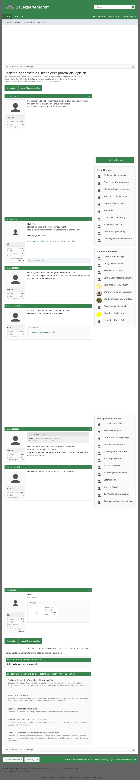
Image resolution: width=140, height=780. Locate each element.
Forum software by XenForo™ (26, 768)
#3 (90, 268)
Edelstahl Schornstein (18, 695)
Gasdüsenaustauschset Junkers (118, 501)
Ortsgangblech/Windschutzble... (119, 238)
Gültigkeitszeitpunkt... (114, 263)
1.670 (22, 251)
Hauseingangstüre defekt (116, 472)
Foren (7, 16)
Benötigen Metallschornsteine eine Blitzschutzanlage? (52, 241)
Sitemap (79, 759)
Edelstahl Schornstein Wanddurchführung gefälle (30, 680)
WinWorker (109, 210)
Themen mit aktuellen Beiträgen (36, 22)
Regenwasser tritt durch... (116, 306)
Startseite (66, 759)
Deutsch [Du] (31, 759)
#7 (90, 590)
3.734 (22, 296)
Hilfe (73, 759)
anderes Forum (111, 487)
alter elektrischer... (113, 465)
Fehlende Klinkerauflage (115, 175)
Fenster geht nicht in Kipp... (117, 451)
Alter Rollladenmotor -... (115, 444)
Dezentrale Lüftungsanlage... (117, 437)
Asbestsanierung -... (113, 430)
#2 (90, 219)
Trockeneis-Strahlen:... (114, 270)
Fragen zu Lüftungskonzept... (117, 182)
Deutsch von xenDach (64, 768)
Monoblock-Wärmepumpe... (117, 189)
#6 (90, 467)
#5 (90, 429)
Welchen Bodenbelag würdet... (118, 299)
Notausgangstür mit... (114, 458)
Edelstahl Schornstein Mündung (22, 708)
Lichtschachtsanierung (114, 217)
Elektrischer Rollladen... (115, 423)
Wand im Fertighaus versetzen (118, 196)
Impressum (89, 759)
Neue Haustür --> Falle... (115, 320)
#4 (90, 306)
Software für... (110, 479)
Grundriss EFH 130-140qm (116, 284)
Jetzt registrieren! (115, 160)
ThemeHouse (24, 771)
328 (23, 124)
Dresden (21, 260)
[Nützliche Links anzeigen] (132, 66)
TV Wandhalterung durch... (116, 494)
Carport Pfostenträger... (115, 203)
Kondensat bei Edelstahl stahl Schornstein (27, 719)
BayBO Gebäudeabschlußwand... (119, 277)
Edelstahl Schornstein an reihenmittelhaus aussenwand (33, 732)
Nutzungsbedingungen (104, 759)
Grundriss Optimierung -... (116, 231)
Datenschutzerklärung (124, 759)
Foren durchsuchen (12, 22)
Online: (98, 16)
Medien (17, 16)
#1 (90, 96)
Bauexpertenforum (12, 759)
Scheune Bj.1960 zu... (113, 224)
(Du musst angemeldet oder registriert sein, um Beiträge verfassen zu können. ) (60, 648)
